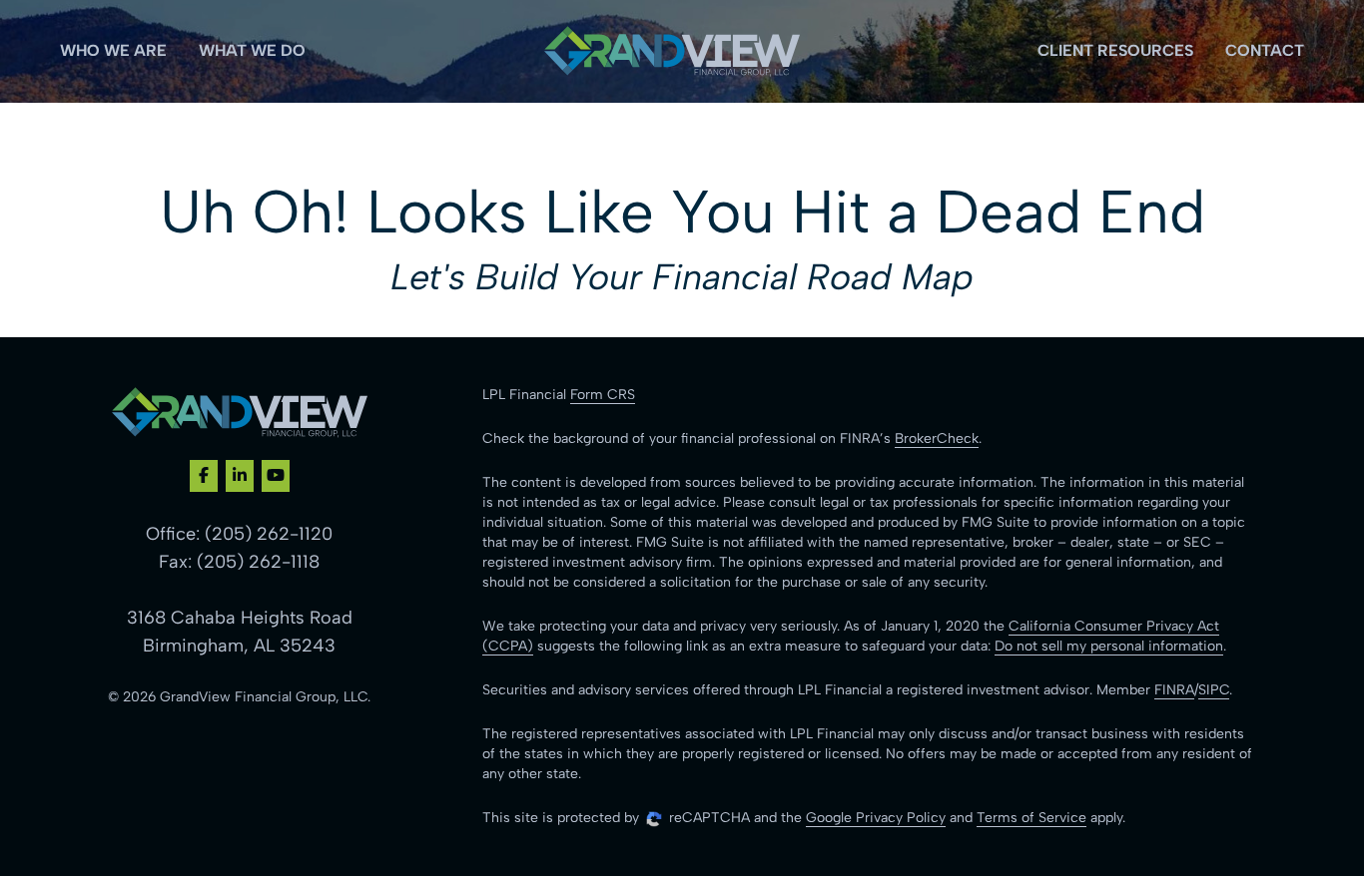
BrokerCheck (937, 438)
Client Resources (1115, 50)
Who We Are (113, 50)
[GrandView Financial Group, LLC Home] (672, 51)
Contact (1264, 50)
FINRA (1174, 689)
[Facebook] (204, 476)
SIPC (1213, 689)
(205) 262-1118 (258, 562)
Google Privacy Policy (876, 817)
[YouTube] (276, 476)
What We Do (252, 50)
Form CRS (602, 394)
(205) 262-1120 (269, 534)
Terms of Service (1031, 817)
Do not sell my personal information (1109, 646)
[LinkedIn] (240, 476)
